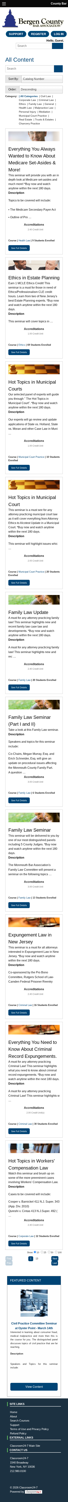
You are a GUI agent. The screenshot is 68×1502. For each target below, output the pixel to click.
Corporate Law (26, 1236)
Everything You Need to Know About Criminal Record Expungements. (32, 1049)
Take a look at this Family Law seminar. (33, 751)
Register (38, 34)
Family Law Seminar (29, 830)
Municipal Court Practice (31, 457)
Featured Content (25, 1280)
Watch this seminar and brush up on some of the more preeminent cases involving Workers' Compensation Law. (33, 1194)
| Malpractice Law (42, 107)
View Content (34, 1386)
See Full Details (19, 247)
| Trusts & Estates (43, 119)
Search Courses (19, 1420)
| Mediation (43, 111)
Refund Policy (18, 1433)
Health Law (24, 240)
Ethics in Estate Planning (33, 277)
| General (48, 104)
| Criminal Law (45, 100)
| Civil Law (44, 96)
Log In (59, 34)
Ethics (21, 345)
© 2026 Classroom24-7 (24, 1487)
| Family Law (34, 104)
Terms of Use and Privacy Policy (29, 1429)
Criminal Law (25, 1005)
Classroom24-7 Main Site (25, 1445)
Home (13, 1412)
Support (16, 34)
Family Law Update (28, 612)
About (13, 1416)
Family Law (24, 680)
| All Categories (28, 96)
